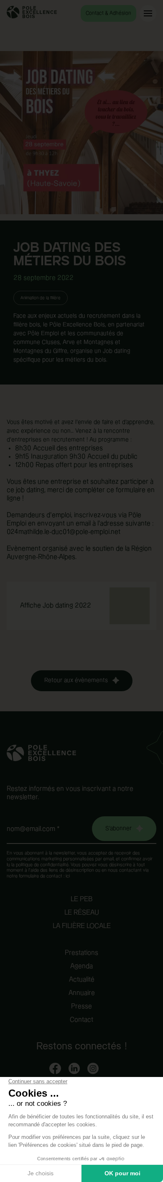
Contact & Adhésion (108, 13)
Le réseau (81, 913)
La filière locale (82, 926)
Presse (81, 1006)
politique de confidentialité (42, 865)
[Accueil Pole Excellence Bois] (32, 16)
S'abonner (118, 828)
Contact (81, 1020)
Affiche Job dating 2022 (55, 606)
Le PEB (82, 899)
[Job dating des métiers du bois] (81, 136)
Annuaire (82, 993)
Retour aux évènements (76, 680)
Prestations (81, 953)
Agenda (81, 966)
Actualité (81, 980)
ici (68, 876)
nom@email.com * (33, 829)
